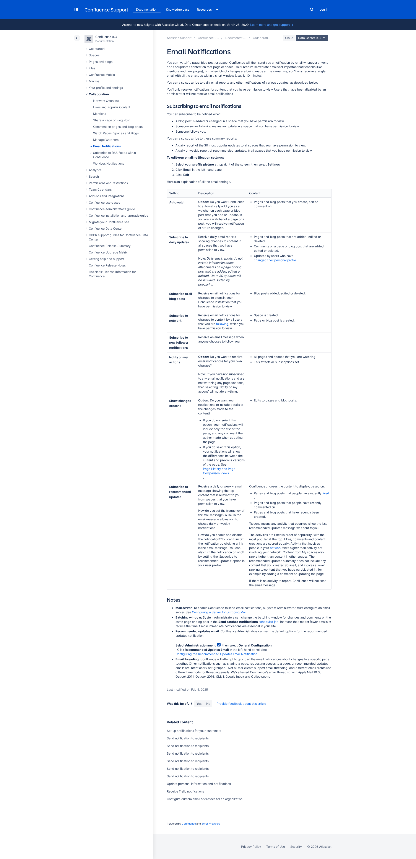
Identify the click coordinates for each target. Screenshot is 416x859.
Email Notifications (107, 146)
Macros (94, 81)
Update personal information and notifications (199, 784)
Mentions (99, 113)
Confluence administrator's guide (112, 209)
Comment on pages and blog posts (118, 126)
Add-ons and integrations (106, 196)
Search (311, 9)
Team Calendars (100, 189)
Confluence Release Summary (110, 246)
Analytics (95, 170)
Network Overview (106, 100)
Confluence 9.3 (106, 37)
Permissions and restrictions (108, 183)
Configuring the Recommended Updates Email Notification (216, 654)
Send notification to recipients (188, 738)
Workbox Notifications (108, 163)
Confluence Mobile (102, 74)
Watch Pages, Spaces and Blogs (116, 133)
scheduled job (268, 622)
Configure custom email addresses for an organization (204, 799)
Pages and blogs (100, 61)
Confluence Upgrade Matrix (108, 252)
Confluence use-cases (104, 202)
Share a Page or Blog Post (111, 120)
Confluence (189, 823)
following (222, 324)
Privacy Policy (251, 846)
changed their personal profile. (275, 260)
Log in (324, 9)
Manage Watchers (106, 139)
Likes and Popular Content (111, 107)
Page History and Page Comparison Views (219, 471)
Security (296, 846)
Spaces (94, 55)
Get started (97, 48)
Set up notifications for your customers (194, 730)
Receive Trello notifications (185, 791)
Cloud (289, 38)
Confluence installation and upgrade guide (118, 215)
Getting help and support (106, 259)
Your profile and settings (106, 87)
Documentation (146, 9)
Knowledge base (177, 9)
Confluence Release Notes (107, 265)
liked (325, 493)
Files (92, 68)
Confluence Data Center (105, 228)
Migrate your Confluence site (109, 222)
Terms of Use (275, 846)
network (275, 548)
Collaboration (99, 94)
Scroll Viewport (211, 823)
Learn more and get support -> (272, 24)
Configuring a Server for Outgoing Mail (219, 612)
